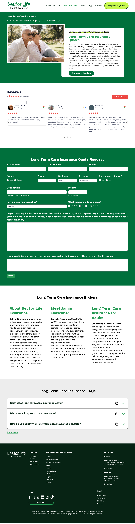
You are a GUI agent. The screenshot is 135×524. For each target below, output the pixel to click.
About (82, 6)
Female (19, 180)
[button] (8, 122)
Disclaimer (100, 501)
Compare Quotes (81, 73)
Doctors (48, 457)
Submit (10, 275)
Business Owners (51, 471)
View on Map (108, 468)
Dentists (48, 468)
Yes (103, 180)
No (110, 180)
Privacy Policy (101, 495)
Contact (98, 6)
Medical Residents (52, 459)
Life (58, 6)
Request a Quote (116, 6)
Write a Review (121, 97)
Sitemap (100, 504)
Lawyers (48, 477)
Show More (12, 432)
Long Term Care (70, 6)
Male (11, 180)
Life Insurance (34, 461)
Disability (50, 6)
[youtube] (38, 498)
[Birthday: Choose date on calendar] (95, 181)
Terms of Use (101, 498)
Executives (49, 479)
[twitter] (34, 498)
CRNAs (48, 465)
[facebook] (30, 498)
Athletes (48, 482)
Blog (89, 6)
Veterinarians (50, 474)
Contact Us (41, 503)
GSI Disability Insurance (53, 462)
